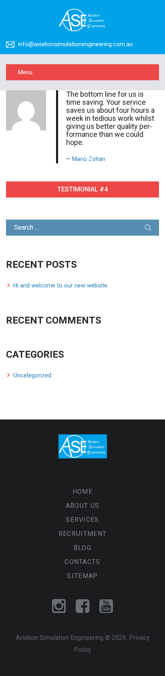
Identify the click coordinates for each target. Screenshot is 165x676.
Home (82, 491)
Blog (82, 548)
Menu (25, 72)
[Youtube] (106, 607)
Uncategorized (32, 375)
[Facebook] (82, 607)
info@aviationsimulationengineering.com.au (75, 44)
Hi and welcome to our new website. (61, 285)
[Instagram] (59, 607)
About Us (82, 505)
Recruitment (82, 534)
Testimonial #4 (82, 189)
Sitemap (82, 576)
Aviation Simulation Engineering (59, 637)
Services (82, 519)
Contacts (82, 562)
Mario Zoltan (88, 159)
